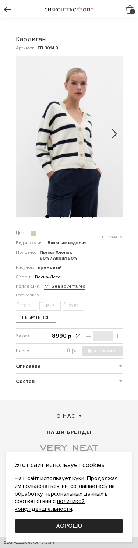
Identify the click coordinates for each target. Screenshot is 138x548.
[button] (47, 216)
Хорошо (69, 526)
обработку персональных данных (59, 494)
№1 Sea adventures (64, 286)
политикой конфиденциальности (50, 505)
